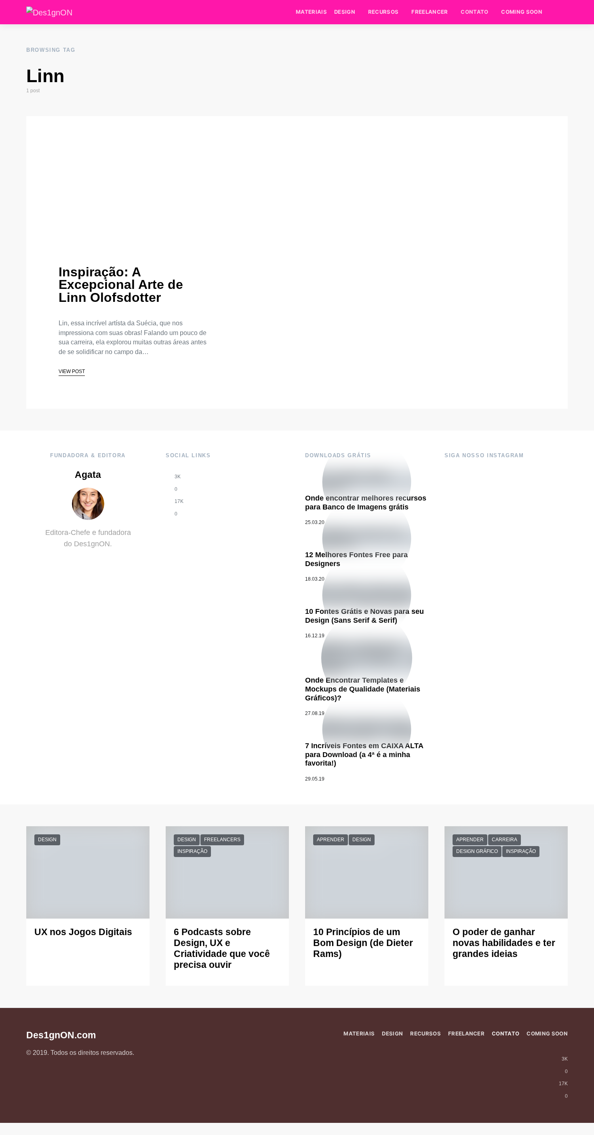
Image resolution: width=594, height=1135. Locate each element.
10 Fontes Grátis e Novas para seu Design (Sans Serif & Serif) (364, 615)
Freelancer (429, 11)
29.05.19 (314, 779)
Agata (88, 475)
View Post (72, 371)
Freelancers (222, 839)
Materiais (311, 11)
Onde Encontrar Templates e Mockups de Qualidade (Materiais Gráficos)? (362, 689)
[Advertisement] (297, 172)
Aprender (330, 839)
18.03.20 (314, 579)
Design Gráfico (477, 851)
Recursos (383, 11)
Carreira (504, 839)
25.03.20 (314, 522)
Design (344, 11)
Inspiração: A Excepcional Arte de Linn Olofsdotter (121, 285)
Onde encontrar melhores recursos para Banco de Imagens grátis (365, 502)
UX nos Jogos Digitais (83, 932)
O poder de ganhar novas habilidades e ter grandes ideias (504, 943)
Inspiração (192, 851)
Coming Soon (521, 11)
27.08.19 (314, 713)
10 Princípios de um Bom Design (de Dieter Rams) (363, 943)
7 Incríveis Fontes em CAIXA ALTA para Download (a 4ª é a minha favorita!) (364, 754)
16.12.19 (314, 636)
